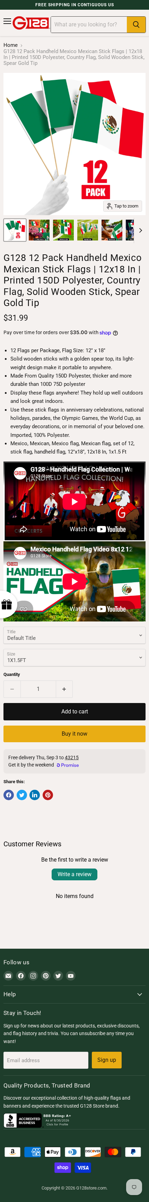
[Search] (136, 25)
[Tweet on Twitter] (22, 795)
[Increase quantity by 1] (64, 689)
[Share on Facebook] (8, 795)
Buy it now (74, 733)
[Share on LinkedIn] (34, 795)
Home (10, 45)
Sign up (106, 1060)
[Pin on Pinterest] (48, 795)
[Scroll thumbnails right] (139, 231)
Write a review (74, 874)
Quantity (11, 674)
